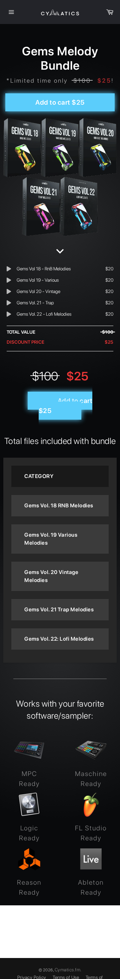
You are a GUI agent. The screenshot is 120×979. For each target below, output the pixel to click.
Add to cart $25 (60, 102)
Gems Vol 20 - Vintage (38, 291)
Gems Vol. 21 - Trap (35, 302)
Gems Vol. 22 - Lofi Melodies (44, 314)
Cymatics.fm (68, 969)
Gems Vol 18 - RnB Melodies (44, 268)
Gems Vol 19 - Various (38, 280)
